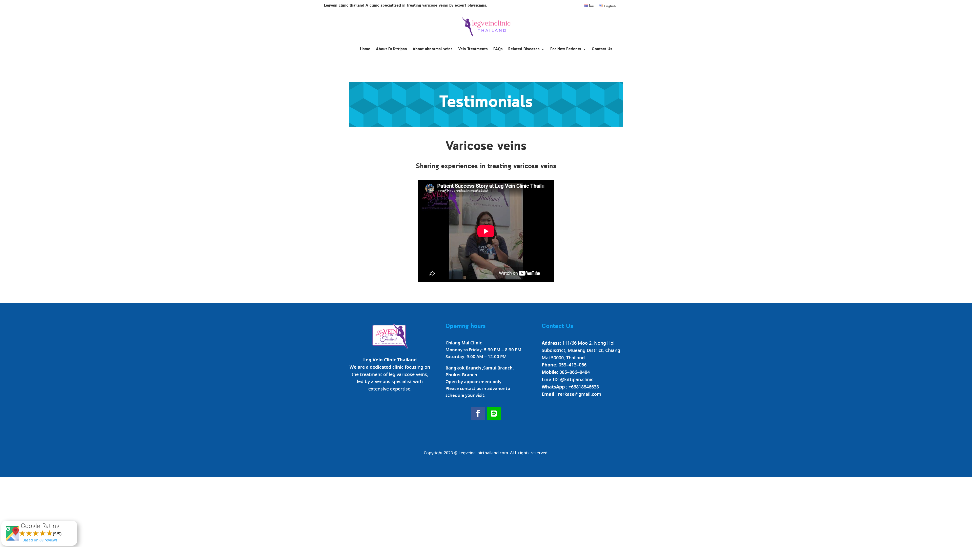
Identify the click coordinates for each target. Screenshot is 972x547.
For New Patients (565, 49)
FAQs (498, 49)
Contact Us (602, 49)
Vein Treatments (473, 49)
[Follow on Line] (494, 413)
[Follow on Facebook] (478, 413)
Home (365, 49)
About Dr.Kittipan (391, 49)
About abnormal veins (433, 49)
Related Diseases (524, 49)
